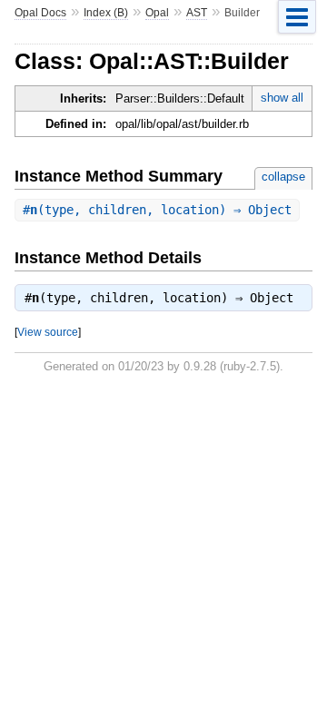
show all (282, 97)
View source (47, 332)
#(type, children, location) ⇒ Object (157, 209)
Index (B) (106, 12)
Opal (157, 12)
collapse (283, 176)
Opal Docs (40, 12)
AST (196, 12)
